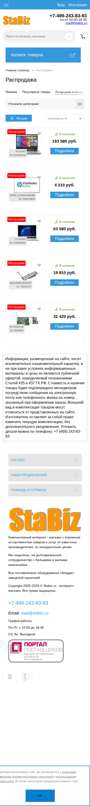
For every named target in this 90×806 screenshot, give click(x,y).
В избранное (39, 133)
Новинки (11, 92)
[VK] (10, 677)
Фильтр (21, 118)
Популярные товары (36, 92)
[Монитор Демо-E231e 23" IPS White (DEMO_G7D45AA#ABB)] (45, 208)
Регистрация (77, 4)
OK (40, 795)
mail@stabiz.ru (76, 23)
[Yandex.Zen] (25, 677)
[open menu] (6, 5)
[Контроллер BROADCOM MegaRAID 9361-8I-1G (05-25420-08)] (45, 339)
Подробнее (64, 151)
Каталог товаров (27, 55)
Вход (61, 4)
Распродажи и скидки (69, 92)
